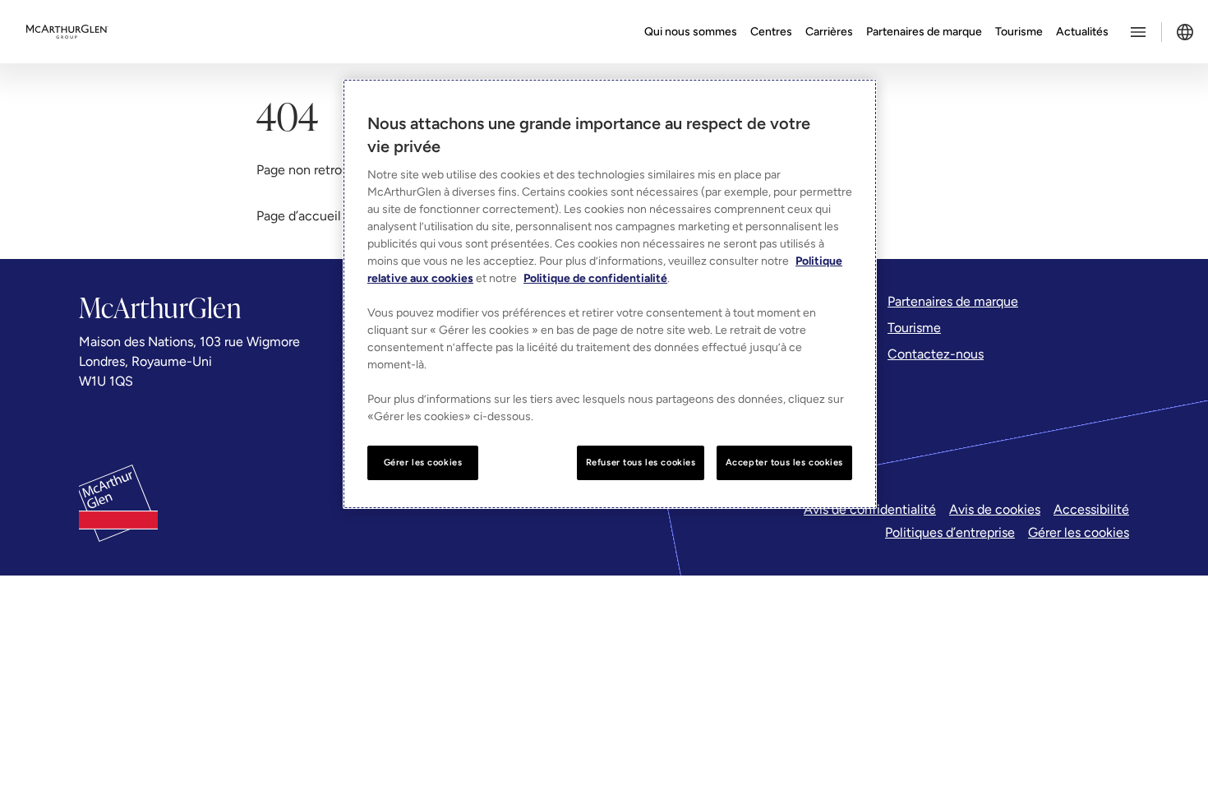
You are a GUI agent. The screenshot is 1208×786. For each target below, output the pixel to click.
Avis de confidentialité (870, 509)
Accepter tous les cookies (784, 462)
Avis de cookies (994, 509)
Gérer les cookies (1078, 532)
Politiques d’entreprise (950, 532)
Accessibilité (1091, 509)
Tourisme (1019, 32)
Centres (771, 32)
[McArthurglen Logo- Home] (67, 32)
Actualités (1082, 32)
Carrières (829, 32)
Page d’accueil (298, 216)
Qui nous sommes (690, 32)
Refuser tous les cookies (641, 462)
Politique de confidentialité (595, 278)
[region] (610, 294)
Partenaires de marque (924, 32)
